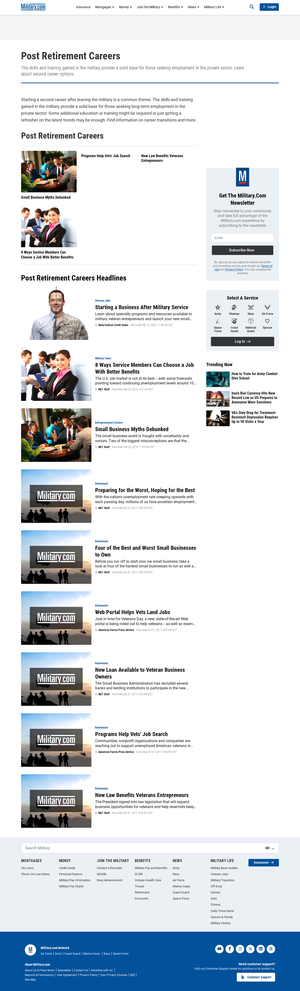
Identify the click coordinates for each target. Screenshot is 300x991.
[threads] (271, 949)
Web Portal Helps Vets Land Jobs (132, 612)
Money (124, 7)
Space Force (181, 898)
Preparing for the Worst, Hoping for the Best (145, 490)
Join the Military (148, 7)
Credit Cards (67, 868)
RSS (132, 975)
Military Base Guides (224, 868)
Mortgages (103, 7)
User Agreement (67, 975)
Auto (214, 898)
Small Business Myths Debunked (46, 197)
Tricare (139, 886)
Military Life (212, 7)
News (192, 7)
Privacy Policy (234, 269)
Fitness (216, 904)
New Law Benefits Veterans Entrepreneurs (162, 158)
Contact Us (81, 970)
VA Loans (27, 868)
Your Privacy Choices (113, 975)
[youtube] (219, 949)
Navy (176, 874)
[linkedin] (260, 949)
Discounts (141, 898)
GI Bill (138, 874)
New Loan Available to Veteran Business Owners (140, 673)
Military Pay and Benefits (151, 868)
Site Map (30, 979)
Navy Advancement (109, 880)
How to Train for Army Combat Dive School (255, 376)
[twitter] (250, 949)
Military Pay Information (74, 880)
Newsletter (64, 970)
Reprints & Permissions (39, 975)
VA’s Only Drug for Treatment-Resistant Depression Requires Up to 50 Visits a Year (255, 417)
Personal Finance (70, 874)
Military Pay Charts (71, 886)
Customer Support (259, 977)
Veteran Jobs (219, 874)
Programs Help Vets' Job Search (105, 156)
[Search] (251, 7)
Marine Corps (181, 886)
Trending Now (219, 364)
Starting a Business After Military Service (141, 307)
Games (215, 892)
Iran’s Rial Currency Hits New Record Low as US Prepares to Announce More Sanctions (254, 397)
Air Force (178, 880)
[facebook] (229, 949)
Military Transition (222, 880)
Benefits (174, 7)
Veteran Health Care (148, 880)
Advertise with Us (102, 970)
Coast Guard (181, 892)
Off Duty (216, 886)
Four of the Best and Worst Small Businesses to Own (145, 551)
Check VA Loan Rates (35, 874)
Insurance (83, 7)
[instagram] (240, 949)
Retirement (142, 892)
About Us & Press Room (40, 970)
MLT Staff (104, 389)
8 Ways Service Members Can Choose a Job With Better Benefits (47, 254)
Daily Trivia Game (222, 911)
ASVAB (101, 874)
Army (176, 868)
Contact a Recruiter (109, 868)
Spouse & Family (222, 917)
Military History (220, 923)
